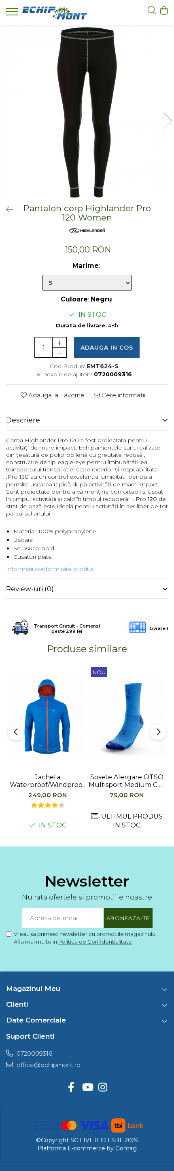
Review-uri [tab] (30, 589)
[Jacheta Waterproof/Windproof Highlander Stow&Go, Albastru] (47, 716)
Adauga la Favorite (56, 395)
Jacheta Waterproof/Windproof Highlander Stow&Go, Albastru (47, 781)
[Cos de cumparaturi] (163, 10)
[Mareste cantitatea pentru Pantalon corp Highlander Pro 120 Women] (59, 342)
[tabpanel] (87, 112)
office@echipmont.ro (48, 1065)
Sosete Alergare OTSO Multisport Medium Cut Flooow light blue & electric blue (127, 781)
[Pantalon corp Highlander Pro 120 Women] (87, 112)
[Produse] (13, 14)
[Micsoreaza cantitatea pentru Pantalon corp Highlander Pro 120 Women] (59, 352)
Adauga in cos (107, 347)
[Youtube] (87, 1087)
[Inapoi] (6, 209)
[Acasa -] (54, 13)
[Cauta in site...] (152, 10)
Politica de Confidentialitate (95, 941)
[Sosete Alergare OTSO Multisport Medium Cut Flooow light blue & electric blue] (127, 716)
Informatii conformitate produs (49, 569)
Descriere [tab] (23, 420)
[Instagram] (103, 1087)
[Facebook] (71, 1087)
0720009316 (33, 1053)
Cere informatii (122, 395)
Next (167, 120)
